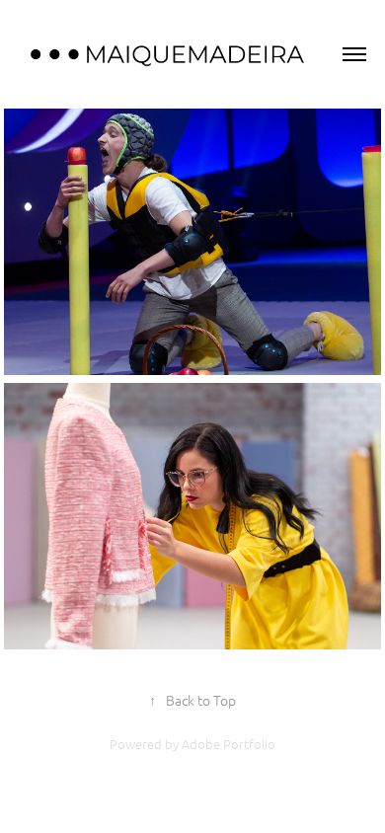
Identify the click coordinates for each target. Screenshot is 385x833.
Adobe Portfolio (228, 743)
